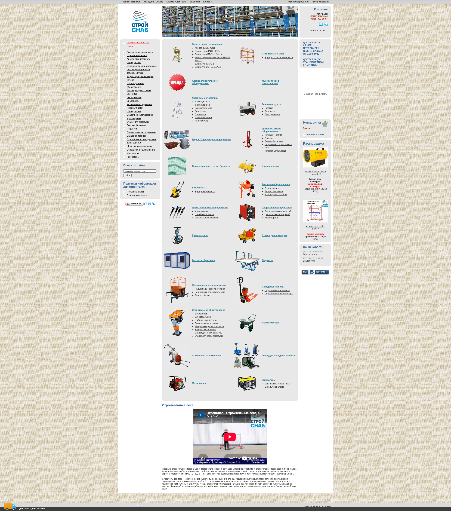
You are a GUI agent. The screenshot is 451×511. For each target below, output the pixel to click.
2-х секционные (202, 101)
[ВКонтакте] (146, 204)
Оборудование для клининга (141, 150)
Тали (267, 147)
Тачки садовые (134, 143)
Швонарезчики (134, 97)
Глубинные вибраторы (206, 320)
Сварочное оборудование (140, 115)
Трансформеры (202, 121)
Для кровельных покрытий (278, 211)
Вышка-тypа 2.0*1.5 (204, 64)
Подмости (132, 129)
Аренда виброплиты (205, 191)
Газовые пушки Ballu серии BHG (315, 172)
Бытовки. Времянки (136, 125)
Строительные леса (137, 55)
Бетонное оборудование (139, 104)
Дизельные (270, 111)
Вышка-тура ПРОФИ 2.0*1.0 (209, 54)
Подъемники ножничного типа (210, 289)
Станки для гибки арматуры (209, 333)
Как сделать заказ (153, 2)
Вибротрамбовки (203, 317)
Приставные (201, 111)
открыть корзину (315, 134)
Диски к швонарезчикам (206, 323)
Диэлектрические (203, 108)
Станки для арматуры (138, 122)
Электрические (272, 114)
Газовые (269, 108)
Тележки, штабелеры (275, 151)
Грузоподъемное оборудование (135, 85)
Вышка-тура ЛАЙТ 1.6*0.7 (207, 51)
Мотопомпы (133, 153)
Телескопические (203, 117)
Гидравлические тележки (277, 290)
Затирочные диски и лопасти (209, 326)
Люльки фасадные (274, 141)
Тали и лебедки (202, 295)
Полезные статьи (135, 192)
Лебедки (269, 138)
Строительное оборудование (141, 139)
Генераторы (133, 157)
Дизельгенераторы (274, 387)
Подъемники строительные (278, 144)
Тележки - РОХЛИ (273, 135)
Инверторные (272, 217)
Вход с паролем (321, 2)
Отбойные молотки (204, 214)
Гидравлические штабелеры (279, 293)
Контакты (208, 2)
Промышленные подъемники (141, 132)
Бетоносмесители (274, 191)
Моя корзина (312, 122)
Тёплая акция (310, 254)
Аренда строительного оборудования (138, 61)
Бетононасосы (272, 188)
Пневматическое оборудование (135, 110)
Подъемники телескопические (210, 292)
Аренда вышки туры (205, 48)
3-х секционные (202, 105)
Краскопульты (134, 118)
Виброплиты (133, 101)
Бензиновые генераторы (277, 384)
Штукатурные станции (276, 194)
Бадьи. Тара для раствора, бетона (140, 78)
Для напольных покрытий (277, 214)
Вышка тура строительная (140, 52)
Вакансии (195, 2)
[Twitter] (150, 204)
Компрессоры (201, 211)
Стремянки (200, 114)
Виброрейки (201, 314)
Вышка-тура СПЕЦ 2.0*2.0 (208, 67)
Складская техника (136, 136)
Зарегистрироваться (298, 2)
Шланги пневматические (207, 217)
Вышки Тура (309, 261)
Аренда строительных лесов (279, 57)
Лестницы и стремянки (138, 69)
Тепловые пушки (135, 73)
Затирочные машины (205, 329)
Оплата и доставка (176, 2)
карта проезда (317, 30)
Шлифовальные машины (139, 146)
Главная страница (131, 2)
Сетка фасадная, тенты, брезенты (139, 92)
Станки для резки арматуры (209, 336)
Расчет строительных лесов (138, 44)
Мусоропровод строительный (142, 66)
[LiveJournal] (153, 204)
